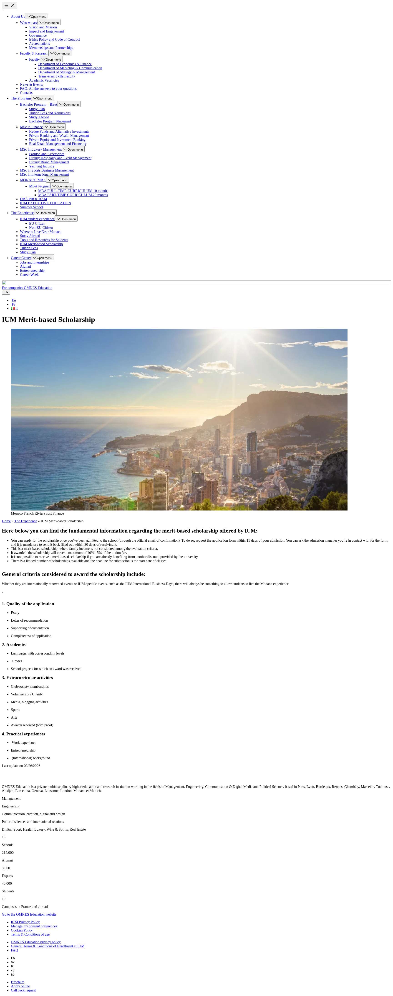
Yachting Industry (42, 166)
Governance (38, 35)
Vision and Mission (43, 27)
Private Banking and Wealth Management (59, 135)
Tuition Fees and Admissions (50, 113)
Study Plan (37, 109)
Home (6, 521)
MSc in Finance (31, 127)
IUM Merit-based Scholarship (41, 244)
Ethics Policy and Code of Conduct (54, 39)
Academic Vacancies (44, 80)
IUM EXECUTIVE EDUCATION (45, 203)
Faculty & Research (34, 53)
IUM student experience (37, 219)
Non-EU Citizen (41, 227)
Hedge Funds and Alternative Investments (59, 131)
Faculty (34, 59)
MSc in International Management (44, 174)
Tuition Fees (29, 248)
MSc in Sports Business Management (47, 170)
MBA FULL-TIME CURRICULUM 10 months (73, 191)
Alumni (25, 266)
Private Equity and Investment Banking (57, 140)
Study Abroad (39, 117)
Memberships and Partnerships (51, 48)
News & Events (31, 84)
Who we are (29, 23)
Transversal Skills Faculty (56, 76)
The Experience (22, 213)
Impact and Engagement (46, 31)
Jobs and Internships (34, 262)
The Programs (21, 98)
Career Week (29, 274)
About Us (18, 16)
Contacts (26, 93)
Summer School (31, 207)
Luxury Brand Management (49, 162)
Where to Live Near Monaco (40, 232)
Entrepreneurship (32, 270)
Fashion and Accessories (46, 154)
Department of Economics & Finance (65, 64)
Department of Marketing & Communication (70, 68)
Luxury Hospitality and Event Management (60, 158)
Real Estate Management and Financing (57, 144)
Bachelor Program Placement (50, 121)
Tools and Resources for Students (44, 240)
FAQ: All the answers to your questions (48, 88)
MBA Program (39, 186)
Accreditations (39, 43)
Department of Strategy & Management (66, 72)
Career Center (21, 258)
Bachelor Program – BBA (39, 104)
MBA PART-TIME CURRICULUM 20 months (73, 195)
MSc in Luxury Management (41, 149)
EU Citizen (37, 223)
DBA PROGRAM (33, 199)
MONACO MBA (33, 180)
